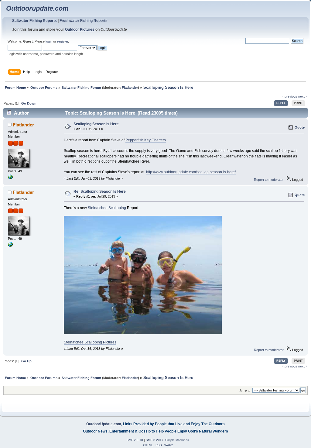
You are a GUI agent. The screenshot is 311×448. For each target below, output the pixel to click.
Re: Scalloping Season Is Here (99, 191)
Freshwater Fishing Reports (84, 21)
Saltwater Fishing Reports (34, 21)
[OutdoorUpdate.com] (10, 178)
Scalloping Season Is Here (96, 124)
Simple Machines (177, 440)
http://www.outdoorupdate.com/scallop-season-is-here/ (191, 172)
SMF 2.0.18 (135, 440)
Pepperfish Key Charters (145, 140)
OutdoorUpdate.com (103, 424)
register (62, 41)
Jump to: (245, 390)
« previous (289, 96)
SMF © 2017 (154, 440)
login (49, 41)
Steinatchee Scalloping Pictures (90, 342)
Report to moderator (269, 179)
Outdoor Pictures (79, 29)
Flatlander (130, 87)
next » (302, 96)
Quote (300, 127)
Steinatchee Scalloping (107, 208)
